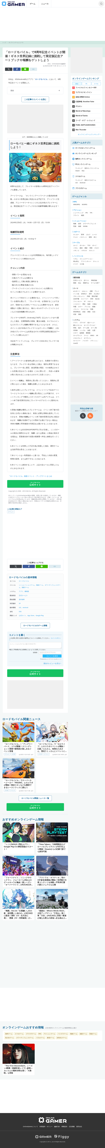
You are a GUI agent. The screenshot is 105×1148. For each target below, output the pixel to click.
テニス (75, 237)
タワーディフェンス (89, 224)
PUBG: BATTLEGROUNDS (85, 125)
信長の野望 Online (83, 97)
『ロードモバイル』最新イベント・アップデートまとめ (30, 476)
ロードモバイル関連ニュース (21, 719)
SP (20, 603)
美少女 (97, 299)
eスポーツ (76, 291)
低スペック (91, 323)
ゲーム (32, 3)
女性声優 (76, 299)
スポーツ (76, 232)
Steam (77, 171)
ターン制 (94, 328)
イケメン (76, 309)
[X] (83, 416)
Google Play (40, 615)
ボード (94, 245)
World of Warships (83, 111)
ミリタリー (76, 304)
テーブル (76, 242)
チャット (96, 261)
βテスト (86, 280)
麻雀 (81, 248)
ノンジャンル (78, 256)
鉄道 (84, 312)
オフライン (87, 338)
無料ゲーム (8, 1034)
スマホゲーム (80, 176)
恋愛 (91, 291)
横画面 (27, 591)
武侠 (74, 314)
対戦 (74, 328)
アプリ (21, 591)
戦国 (88, 304)
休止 (79, 283)
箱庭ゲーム (25, 587)
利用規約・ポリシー (46, 1126)
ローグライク (77, 335)
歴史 (84, 304)
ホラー (80, 307)
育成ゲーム (93, 1034)
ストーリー (84, 299)
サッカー (76, 234)
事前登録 (94, 280)
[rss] (90, 416)
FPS (86, 213)
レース (94, 234)
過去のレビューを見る (51, 663)
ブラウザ (82, 323)
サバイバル (84, 309)
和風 (91, 309)
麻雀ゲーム (50, 1038)
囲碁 (86, 248)
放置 (88, 330)
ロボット (90, 301)
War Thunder (81, 130)
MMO (92, 335)
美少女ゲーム (9, 1038)
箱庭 (79, 226)
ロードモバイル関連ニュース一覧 (35, 798)
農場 (88, 312)
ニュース (45, 3)
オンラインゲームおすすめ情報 (23, 1027)
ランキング (79, 168)
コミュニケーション (86, 259)
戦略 (74, 224)
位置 (93, 330)
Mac (83, 171)
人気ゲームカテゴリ (81, 142)
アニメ (97, 291)
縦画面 (82, 333)
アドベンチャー (86, 261)
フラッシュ (94, 341)
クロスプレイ (77, 338)
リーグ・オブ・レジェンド (85, 120)
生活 (93, 312)
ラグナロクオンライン (84, 92)
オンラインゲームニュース (16, 42)
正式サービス (23, 595)
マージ (86, 335)
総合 (76, 84)
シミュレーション (79, 221)
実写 (91, 299)
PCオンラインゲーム (83, 164)
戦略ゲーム (39, 585)
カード (75, 245)
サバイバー (76, 341)
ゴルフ (88, 234)
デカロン (79, 106)
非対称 (75, 330)
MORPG (84, 204)
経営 (79, 224)
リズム (75, 259)
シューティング (78, 213)
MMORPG (76, 204)
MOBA (85, 226)
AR (97, 335)
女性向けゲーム (62, 1038)
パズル (75, 248)
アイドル (87, 307)
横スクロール (77, 325)
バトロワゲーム (63, 1034)
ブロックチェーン (79, 296)
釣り (95, 237)
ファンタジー (77, 301)
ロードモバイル (41, 79)
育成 (74, 226)
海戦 (79, 314)
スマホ (96, 84)
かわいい (85, 291)
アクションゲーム (49, 1034)
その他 (82, 264)
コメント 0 (62, 66)
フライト (76, 215)
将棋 (91, 248)
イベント (11, 512)
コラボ (13, 754)
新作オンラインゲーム (92, 168)
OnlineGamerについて (30, 1126)
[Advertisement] (52, 24)
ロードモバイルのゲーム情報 (35, 625)
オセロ (96, 248)
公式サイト (22, 615)
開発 (74, 283)
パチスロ (84, 250)
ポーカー (82, 245)
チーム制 (86, 328)
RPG (75, 202)
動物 (93, 307)
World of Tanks (82, 116)
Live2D (75, 343)
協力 (79, 328)
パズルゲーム (40, 1038)
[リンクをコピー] (33, 69)
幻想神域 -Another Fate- (85, 101)
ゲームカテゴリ (79, 272)
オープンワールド (89, 325)
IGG (20, 611)
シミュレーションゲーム (27, 585)
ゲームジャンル (79, 196)
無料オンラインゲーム (83, 159)
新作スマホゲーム (90, 180)
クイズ (75, 264)
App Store (30, 615)
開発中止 (86, 283)
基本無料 (22, 599)
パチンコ (76, 250)
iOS (20, 607)
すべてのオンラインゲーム (85, 148)
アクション (77, 210)
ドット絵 (76, 294)
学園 (74, 307)
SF (85, 301)
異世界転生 (76, 312)
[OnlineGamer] (53, 1122)
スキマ (75, 333)
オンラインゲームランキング (85, 78)
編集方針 (57, 1126)
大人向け (97, 294)
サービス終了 (95, 283)
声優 (88, 296)
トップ (4, 42)
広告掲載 (72, 1126)
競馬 (90, 237)
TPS (91, 213)
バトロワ (85, 341)
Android (25, 607)
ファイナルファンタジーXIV (86, 87)
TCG (88, 245)
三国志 (94, 304)
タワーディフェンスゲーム (25, 1038)
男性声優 (95, 296)
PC (86, 84)
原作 (90, 294)
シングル (82, 330)
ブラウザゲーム (81, 188)
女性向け (84, 294)
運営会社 (79, 1126)
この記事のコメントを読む (35, 99)
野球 (82, 234)
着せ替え (76, 261)
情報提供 (64, 1126)
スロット (92, 250)
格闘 (82, 215)
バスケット (83, 237)
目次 (12, 90)
